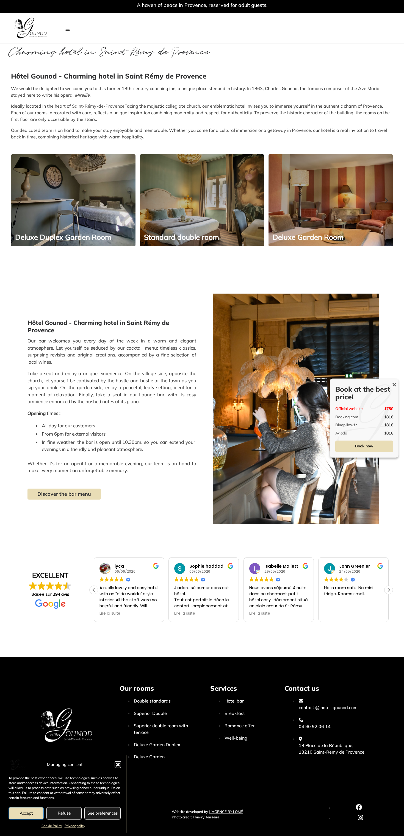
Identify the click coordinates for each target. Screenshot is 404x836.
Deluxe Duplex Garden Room (63, 237)
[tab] (23, 249)
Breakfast (235, 713)
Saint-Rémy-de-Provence (98, 106)
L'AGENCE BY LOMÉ (226, 811)
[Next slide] (386, 200)
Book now (364, 446)
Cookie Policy (51, 826)
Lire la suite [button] (109, 613)
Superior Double (150, 713)
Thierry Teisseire (206, 817)
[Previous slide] (17, 200)
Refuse (64, 813)
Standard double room (181, 237)
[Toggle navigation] (67, 30)
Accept (26, 813)
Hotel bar (234, 701)
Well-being (236, 738)
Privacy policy (75, 826)
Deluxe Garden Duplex (157, 744)
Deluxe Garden (149, 756)
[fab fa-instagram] (360, 818)
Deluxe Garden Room (308, 237)
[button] (118, 764)
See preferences (102, 813)
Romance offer (240, 725)
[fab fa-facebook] (359, 807)
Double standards (152, 701)
